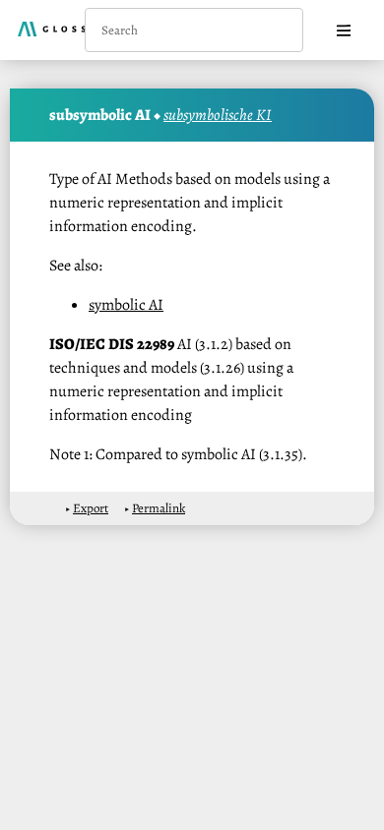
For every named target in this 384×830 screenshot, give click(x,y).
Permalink (158, 508)
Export (90, 508)
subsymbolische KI (217, 115)
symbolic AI (126, 305)
